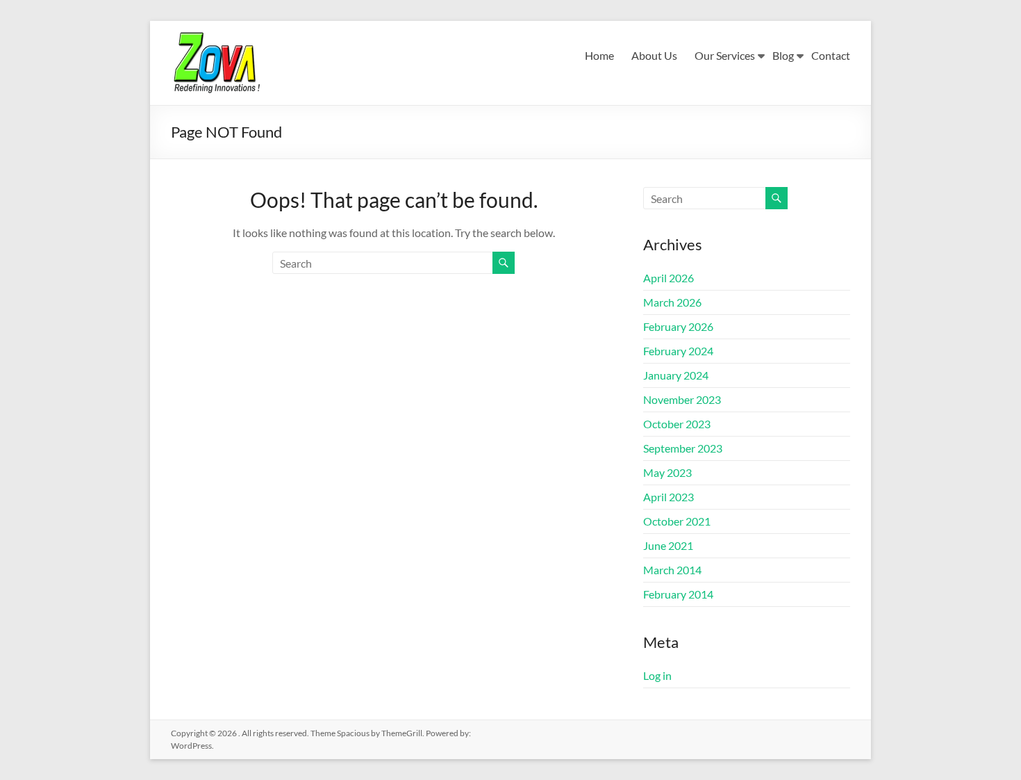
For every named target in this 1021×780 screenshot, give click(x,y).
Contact (830, 55)
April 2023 (668, 496)
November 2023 (682, 399)
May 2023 (667, 472)
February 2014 (678, 594)
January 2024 (675, 375)
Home (599, 55)
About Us (654, 55)
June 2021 (668, 545)
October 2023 (677, 423)
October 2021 (677, 521)
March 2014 (672, 569)
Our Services (725, 55)
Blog (783, 55)
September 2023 (682, 448)
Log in (657, 675)
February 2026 (678, 326)
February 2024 (678, 350)
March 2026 (672, 302)
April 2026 (668, 277)
